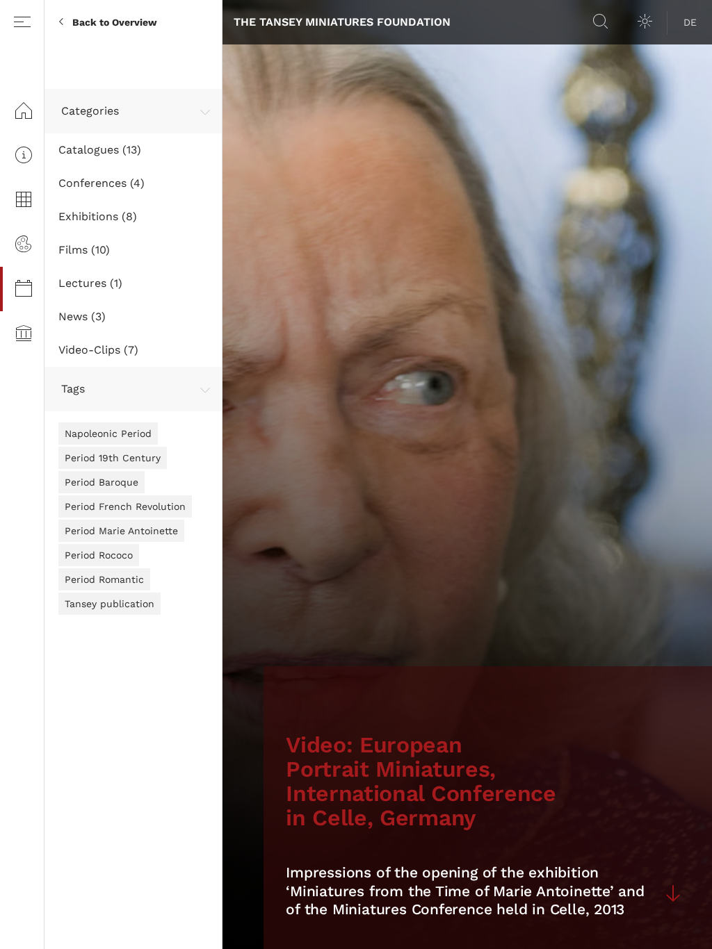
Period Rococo (99, 555)
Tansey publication (109, 603)
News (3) (82, 316)
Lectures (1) (90, 283)
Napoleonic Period (108, 433)
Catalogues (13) (99, 149)
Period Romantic (104, 579)
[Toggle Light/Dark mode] (645, 22)
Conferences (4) (101, 183)
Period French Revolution (125, 506)
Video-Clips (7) (98, 349)
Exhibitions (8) (97, 216)
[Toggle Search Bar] (600, 22)
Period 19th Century (113, 457)
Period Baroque (101, 482)
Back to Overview (114, 22)
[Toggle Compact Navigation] (22, 22)
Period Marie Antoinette (121, 530)
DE (690, 22)
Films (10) (84, 249)
